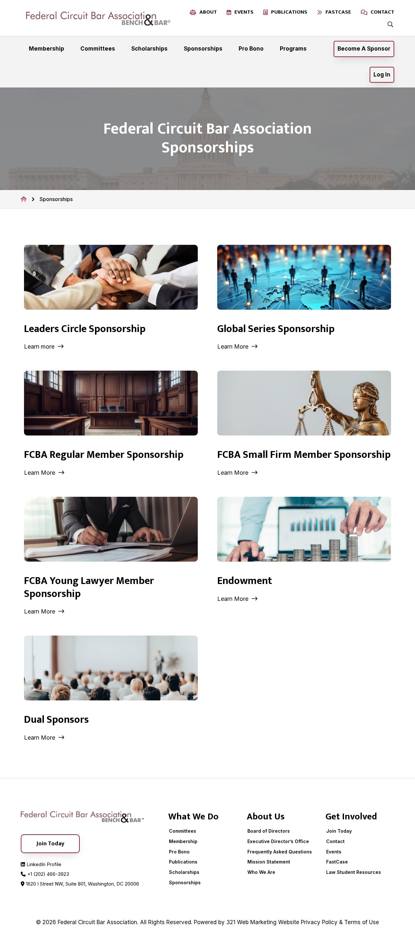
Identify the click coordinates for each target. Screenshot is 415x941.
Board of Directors (268, 831)
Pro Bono (179, 851)
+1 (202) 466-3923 (48, 874)
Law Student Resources (353, 872)
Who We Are (261, 872)
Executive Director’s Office (278, 841)
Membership (183, 841)
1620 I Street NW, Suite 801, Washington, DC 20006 (82, 884)
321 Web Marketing (251, 922)
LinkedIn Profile (44, 864)
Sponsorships (185, 882)
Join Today (339, 831)
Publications (183, 861)
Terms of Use (361, 922)
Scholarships (184, 872)
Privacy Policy (319, 922)
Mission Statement (268, 861)
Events (333, 851)
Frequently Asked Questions (279, 851)
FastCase (337, 861)
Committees (182, 831)
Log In (382, 74)
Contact (335, 841)
